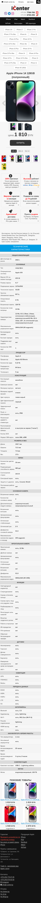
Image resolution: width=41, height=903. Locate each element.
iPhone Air (23, 34)
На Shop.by (4, 896)
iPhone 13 (35, 58)
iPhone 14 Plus (33, 53)
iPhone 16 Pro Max (9, 44)
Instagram (5, 882)
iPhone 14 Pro (7, 58)
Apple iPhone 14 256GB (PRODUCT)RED (14, 823)
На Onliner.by (4, 891)
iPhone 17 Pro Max (10, 34)
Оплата (21, 2)
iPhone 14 (22, 53)
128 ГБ (14, 151)
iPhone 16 (34, 34)
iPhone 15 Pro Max (8, 53)
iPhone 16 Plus (14, 39)
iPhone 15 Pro (27, 48)
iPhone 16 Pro (27, 39)
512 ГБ (27, 151)
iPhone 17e (8, 29)
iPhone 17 (20, 29)
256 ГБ (20, 151)
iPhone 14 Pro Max (22, 58)
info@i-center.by (9, 2)
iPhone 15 (34, 44)
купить (20, 143)
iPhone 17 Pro (31, 29)
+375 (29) (27, 12)
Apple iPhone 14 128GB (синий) (11, 799)
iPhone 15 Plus (14, 48)
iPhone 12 (23, 63)
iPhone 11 (34, 63)
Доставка (30, 2)
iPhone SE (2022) (20, 68)
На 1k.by (3, 894)
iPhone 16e (23, 44)
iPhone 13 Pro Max (10, 63)
